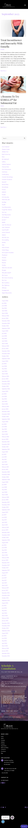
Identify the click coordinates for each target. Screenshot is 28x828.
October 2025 (5, 326)
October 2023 (5, 386)
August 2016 (5, 603)
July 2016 (4, 605)
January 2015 (5, 651)
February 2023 (5, 406)
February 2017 (5, 588)
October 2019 (5, 507)
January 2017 (5, 590)
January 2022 (5, 439)
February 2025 (5, 346)
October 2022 (5, 416)
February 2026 (5, 316)
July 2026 (4, 303)
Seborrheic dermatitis (7, 267)
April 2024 (4, 371)
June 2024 (4, 366)
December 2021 (6, 442)
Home (2, 736)
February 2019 (5, 527)
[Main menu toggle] (25, 5)
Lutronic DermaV (6, 232)
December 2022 (6, 411)
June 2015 (4, 638)
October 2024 (5, 356)
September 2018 (6, 540)
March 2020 (5, 494)
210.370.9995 (5, 773)
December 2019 (6, 502)
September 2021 (6, 449)
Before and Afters (4, 747)
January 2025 (5, 348)
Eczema (4, 189)
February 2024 (5, 376)
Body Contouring (6, 154)
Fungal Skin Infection (7, 209)
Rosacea (4, 262)
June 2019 (4, 517)
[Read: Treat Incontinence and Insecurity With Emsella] (13, 28)
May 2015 (4, 641)
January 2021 (5, 469)
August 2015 (5, 633)
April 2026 (4, 311)
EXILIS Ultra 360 (6, 199)
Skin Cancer (5, 275)
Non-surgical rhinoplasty (8, 252)
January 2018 (5, 560)
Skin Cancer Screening (7, 278)
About (2, 738)
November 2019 (6, 505)
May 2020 (4, 489)
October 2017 (5, 568)
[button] (9, 691)
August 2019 (5, 512)
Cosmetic (3, 740)
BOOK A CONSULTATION (9, 691)
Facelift (3, 204)
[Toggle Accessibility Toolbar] (3, 821)
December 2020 (6, 472)
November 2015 (6, 626)
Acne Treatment (5, 147)
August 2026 (5, 300)
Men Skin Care (5, 237)
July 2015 (4, 636)
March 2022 (5, 434)
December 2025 (6, 321)
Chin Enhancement (6, 169)
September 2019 (6, 510)
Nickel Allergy (5, 250)
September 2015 (6, 630)
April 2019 (4, 522)
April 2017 (4, 583)
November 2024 (6, 353)
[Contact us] (25, 807)
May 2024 (4, 368)
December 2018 (6, 532)
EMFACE (4, 192)
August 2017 (5, 573)
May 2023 (4, 399)
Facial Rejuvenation (6, 207)
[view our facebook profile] (1, 783)
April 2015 (4, 643)
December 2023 (6, 381)
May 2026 (4, 308)
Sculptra (4, 265)
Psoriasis (4, 257)
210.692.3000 (7, 764)
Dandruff (4, 182)
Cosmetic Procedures (7, 179)
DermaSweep (5, 187)
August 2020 (5, 482)
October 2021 (5, 447)
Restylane (4, 260)
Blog (2, 753)
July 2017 (4, 575)
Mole (3, 245)
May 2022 (4, 429)
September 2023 (6, 389)
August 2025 (5, 331)
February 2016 (5, 618)
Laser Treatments (6, 227)
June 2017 (4, 578)
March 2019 (5, 525)
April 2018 (4, 552)
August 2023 (5, 391)
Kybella (2, 106)
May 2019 (4, 520)
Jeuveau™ (4, 220)
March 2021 (5, 464)
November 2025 (6, 323)
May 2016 (4, 610)
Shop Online (3, 745)
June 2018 (4, 547)
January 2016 (5, 620)
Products (3, 744)
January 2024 (5, 379)
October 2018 (5, 537)
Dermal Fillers (5, 184)
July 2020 (4, 484)
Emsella (2, 49)
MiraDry (4, 242)
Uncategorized (5, 290)
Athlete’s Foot (5, 152)
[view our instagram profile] (4, 783)
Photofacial (4, 255)
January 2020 (5, 500)
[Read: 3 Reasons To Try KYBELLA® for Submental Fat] (13, 84)
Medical (4, 235)
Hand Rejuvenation (6, 215)
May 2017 (4, 580)
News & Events (5, 247)
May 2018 (4, 550)
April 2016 (4, 613)
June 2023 (4, 396)
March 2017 (5, 585)
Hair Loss (4, 212)
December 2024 (6, 351)
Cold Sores (4, 172)
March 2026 (5, 313)
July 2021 (4, 454)
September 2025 (6, 328)
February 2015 (5, 648)
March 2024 (5, 374)
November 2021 (6, 444)
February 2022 (5, 436)
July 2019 (4, 515)
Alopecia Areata (6, 149)
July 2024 (4, 363)
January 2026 (5, 318)
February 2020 (5, 497)
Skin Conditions (5, 283)
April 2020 (4, 492)
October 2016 (5, 598)
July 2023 (4, 394)
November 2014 (6, 656)
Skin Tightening (5, 285)
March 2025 (5, 343)
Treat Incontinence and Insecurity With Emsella (11, 43)
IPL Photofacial (5, 217)
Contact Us (3, 749)
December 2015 (6, 623)
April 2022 (4, 431)
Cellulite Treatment (6, 164)
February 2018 (5, 557)
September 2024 (6, 358)
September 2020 (6, 479)
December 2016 (6, 593)
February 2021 (5, 467)
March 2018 (5, 555)
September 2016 (6, 600)
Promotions (3, 751)
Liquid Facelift (5, 230)
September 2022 (6, 419)
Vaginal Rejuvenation (7, 293)
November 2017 (6, 565)
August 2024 (5, 361)
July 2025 (4, 333)
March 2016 (5, 615)
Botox (3, 157)
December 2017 (6, 562)
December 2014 (6, 653)
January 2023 (5, 409)
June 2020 (4, 487)
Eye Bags (4, 202)
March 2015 (5, 646)
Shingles (4, 270)
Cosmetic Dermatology (7, 177)
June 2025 (4, 336)
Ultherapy (4, 288)
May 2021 (4, 459)
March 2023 (5, 404)
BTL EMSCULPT (5, 159)
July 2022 (4, 424)
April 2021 (4, 462)
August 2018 (5, 542)
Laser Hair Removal (6, 225)
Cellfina (4, 162)
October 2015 (5, 628)
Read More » (4, 71)
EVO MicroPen (5, 197)
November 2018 (6, 535)
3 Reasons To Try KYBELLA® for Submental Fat (10, 100)
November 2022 (6, 414)
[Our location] (27, 807)
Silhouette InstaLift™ (6, 273)
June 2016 (4, 608)
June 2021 (4, 457)
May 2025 (4, 338)
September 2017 (6, 570)
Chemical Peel (5, 167)
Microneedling (5, 240)
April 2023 (4, 401)
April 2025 (4, 341)
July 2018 (4, 545)
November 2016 (6, 595)
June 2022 (4, 426)
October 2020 (5, 477)
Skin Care (4, 280)
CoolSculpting (5, 174)
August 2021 (5, 452)
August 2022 (5, 421)
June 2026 (4, 305)
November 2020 (6, 474)
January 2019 (5, 530)
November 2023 (6, 384)
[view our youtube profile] (3, 783)
